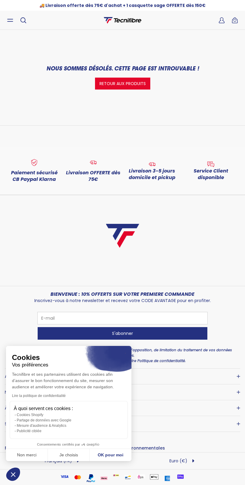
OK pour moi (110, 454)
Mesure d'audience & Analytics (41, 426)
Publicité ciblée (29, 431)
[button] (13, 474)
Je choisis (68, 454)
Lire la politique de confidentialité (39, 396)
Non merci (26, 454)
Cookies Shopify (30, 415)
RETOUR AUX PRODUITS (122, 84)
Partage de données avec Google (44, 420)
